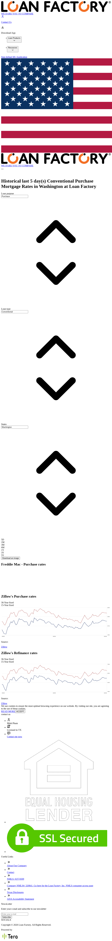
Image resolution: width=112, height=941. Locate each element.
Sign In (4, 57)
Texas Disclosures (15, 892)
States (4, 424)
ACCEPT (20, 711)
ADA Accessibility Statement (20, 899)
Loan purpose (7, 193)
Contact (10, 872)
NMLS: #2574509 (15, 879)
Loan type (5, 309)
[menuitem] (14, 40)
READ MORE (8, 711)
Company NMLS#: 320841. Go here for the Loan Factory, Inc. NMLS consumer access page (50, 885)
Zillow (4, 647)
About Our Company (17, 865)
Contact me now (14, 736)
